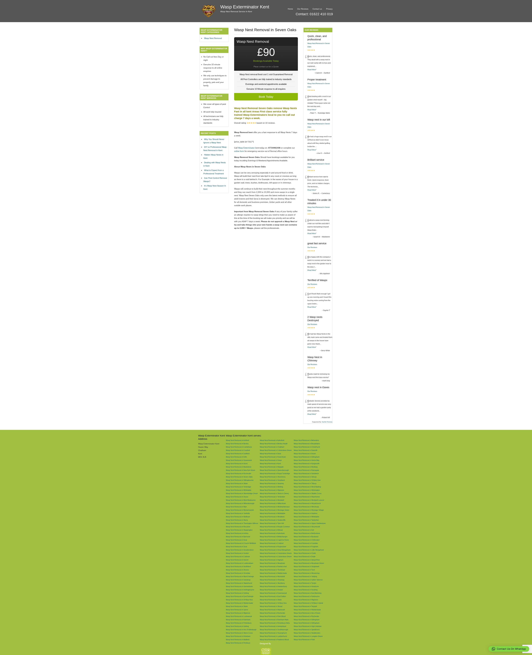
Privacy (329, 9)
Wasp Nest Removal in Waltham (238, 517)
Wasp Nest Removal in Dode (304, 556)
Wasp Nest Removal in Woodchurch (307, 503)
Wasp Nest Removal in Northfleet (238, 566)
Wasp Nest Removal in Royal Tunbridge (275, 473)
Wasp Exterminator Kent (244, 6)
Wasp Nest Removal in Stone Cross (239, 633)
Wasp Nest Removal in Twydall (305, 606)
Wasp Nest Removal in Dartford (238, 453)
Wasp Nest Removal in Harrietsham (239, 586)
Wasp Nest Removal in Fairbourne (307, 596)
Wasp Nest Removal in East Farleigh (239, 596)
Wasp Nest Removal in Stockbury (272, 583)
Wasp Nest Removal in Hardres (305, 513)
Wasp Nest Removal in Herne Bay (306, 460)
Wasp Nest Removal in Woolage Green (274, 510)
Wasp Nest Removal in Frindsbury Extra (275, 623)
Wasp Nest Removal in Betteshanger (273, 537)
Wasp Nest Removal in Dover (305, 453)
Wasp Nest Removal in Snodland (272, 480)
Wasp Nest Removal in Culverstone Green (276, 450)
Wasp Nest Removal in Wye (236, 507)
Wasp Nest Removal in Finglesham (273, 546)
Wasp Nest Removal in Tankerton (306, 520)
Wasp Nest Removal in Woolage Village (309, 510)
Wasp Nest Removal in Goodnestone (240, 550)
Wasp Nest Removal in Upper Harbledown (310, 523)
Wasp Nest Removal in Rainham (238, 620)
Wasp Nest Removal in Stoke (237, 483)
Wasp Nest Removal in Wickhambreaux (275, 507)
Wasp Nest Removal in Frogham (306, 546)
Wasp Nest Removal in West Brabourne (241, 500)
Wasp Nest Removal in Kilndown (238, 636)
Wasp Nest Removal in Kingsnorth (306, 463)
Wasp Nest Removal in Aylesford (272, 440)
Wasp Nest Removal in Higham (271, 560)
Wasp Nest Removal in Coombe (306, 543)
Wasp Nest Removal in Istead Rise (307, 560)
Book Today (266, 96)
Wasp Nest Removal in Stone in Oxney (274, 493)
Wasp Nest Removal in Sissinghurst (273, 633)
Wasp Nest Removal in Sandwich (306, 473)
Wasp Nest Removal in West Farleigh (240, 576)
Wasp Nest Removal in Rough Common (275, 527)
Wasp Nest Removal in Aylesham (272, 533)
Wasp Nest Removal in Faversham (273, 457)
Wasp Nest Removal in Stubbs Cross (307, 493)
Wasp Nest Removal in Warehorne (307, 497)
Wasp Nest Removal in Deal (270, 453)
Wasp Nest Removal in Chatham (272, 447)
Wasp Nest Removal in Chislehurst (307, 447)
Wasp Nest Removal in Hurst (236, 463)
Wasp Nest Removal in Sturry (237, 520)
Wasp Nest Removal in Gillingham (306, 457)
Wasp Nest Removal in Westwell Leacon (309, 500)
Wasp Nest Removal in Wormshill (272, 576)
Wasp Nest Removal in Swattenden (307, 633)
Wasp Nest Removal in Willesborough (240, 503)
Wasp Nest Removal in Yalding (305, 576)
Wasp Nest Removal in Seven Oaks (239, 477)
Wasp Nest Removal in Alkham (271, 530)
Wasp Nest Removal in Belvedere (306, 440)
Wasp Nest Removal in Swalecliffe (273, 520)
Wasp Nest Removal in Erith (236, 457)
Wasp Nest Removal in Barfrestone (307, 533)
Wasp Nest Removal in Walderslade (273, 573)
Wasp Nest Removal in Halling (237, 626)
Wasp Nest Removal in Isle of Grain (307, 613)
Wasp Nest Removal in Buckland (306, 537)
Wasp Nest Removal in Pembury (238, 643)
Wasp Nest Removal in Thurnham (272, 570)
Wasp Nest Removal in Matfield (237, 639)
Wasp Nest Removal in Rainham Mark (274, 620)
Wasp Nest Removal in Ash (304, 530)
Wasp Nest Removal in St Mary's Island (308, 603)
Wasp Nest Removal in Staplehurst (239, 583)
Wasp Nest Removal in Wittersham (273, 503)
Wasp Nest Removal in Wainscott (272, 610)
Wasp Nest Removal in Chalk (305, 553)
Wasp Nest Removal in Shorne (237, 570)
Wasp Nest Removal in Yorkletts (238, 513)
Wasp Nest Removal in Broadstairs (307, 444)
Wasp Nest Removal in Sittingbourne (240, 480)
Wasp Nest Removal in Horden (271, 590)
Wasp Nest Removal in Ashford (237, 440)
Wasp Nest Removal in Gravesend (239, 460)
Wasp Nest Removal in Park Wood (273, 616)
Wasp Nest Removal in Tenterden (272, 497)
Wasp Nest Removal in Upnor (237, 610)
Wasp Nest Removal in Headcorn (306, 586)
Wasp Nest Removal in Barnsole (238, 537)
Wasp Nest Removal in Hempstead (273, 626)
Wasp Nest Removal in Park (304, 639)
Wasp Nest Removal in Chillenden (307, 540)
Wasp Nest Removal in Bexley (237, 444)
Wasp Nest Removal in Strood (271, 606)
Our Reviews (302, 9)
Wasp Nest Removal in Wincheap (306, 507)
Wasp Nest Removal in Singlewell (306, 566)
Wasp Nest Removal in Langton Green (308, 636)
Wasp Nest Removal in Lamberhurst (273, 636)
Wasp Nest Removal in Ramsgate (306, 470)
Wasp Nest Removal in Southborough (274, 630)
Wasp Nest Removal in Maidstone (238, 467)
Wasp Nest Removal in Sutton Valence (308, 580)
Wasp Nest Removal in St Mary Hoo (307, 480)
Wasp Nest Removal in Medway (306, 467)
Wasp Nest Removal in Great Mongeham (275, 550)
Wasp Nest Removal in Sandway (238, 580)
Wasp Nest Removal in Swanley (272, 483)
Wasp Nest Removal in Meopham (272, 563)
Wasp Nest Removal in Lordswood (239, 616)
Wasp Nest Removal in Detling (237, 593)
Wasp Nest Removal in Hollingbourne (240, 590)
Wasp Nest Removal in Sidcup (305, 477)
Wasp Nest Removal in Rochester (238, 473)
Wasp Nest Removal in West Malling (307, 487)
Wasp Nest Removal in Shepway (272, 580)
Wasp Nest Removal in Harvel (237, 560)
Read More (311, 70)
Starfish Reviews (327, 422)
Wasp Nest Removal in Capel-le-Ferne (274, 540)
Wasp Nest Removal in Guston (237, 553)
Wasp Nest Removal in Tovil (304, 570)
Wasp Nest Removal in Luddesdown (239, 563)
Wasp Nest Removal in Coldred (271, 543)
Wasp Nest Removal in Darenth (305, 450)
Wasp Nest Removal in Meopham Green (309, 563)
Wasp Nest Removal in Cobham (238, 556)
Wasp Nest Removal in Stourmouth (307, 527)
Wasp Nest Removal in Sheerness (273, 477)
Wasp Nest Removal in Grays (271, 460)
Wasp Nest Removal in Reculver (238, 527)
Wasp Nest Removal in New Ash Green (240, 470)
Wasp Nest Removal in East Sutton (273, 596)
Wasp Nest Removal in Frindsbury (238, 623)
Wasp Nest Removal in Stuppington (239, 530)
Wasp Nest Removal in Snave (237, 497)
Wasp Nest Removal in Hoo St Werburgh (241, 630)
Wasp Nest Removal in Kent (270, 463)
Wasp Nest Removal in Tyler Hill (272, 523)
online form (239, 151)
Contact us (317, 9)
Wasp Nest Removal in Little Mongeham (309, 550)
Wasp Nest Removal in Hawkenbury (273, 586)
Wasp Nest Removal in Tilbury (305, 483)
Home (290, 9)
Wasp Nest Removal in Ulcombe (238, 573)
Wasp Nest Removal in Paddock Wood (274, 639)
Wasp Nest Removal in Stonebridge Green (242, 493)
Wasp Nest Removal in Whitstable (238, 490)
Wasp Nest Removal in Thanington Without (242, 523)
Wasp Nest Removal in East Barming (307, 593)
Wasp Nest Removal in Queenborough (274, 470)
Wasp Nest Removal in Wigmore (272, 490)
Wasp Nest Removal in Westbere (272, 517)
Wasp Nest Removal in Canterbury (239, 447)
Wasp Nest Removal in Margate (272, 467)
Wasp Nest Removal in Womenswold (240, 510)
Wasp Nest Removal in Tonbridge (238, 487)
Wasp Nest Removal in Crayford (238, 450)
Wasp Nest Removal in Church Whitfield (241, 543)
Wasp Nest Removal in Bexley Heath (273, 444)
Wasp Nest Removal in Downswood (273, 593)
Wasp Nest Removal (213, 38)
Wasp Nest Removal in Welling (271, 487)
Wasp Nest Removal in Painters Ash (273, 566)
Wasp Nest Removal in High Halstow (307, 626)
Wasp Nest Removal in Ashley (237, 533)
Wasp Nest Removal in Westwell (272, 500)
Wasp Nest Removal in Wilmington (307, 490)
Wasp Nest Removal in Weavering (306, 573)
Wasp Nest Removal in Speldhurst (306, 630)
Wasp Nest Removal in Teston (305, 583)
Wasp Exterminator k (247, 148)
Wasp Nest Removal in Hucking (306, 590)
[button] (508, 649)
